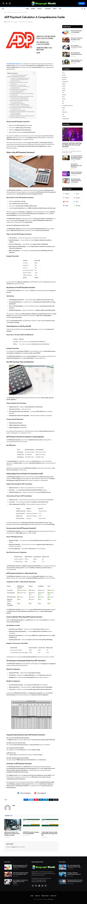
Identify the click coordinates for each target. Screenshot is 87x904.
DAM (9, 21)
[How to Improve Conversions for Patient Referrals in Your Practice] (66, 47)
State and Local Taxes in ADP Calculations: (20, 99)
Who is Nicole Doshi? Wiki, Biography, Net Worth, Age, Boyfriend (73, 866)
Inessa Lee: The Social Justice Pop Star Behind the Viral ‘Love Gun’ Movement (72, 144)
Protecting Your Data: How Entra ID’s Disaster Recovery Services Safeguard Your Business (75, 880)
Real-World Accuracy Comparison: (18, 103)
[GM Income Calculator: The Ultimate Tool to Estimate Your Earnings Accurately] (12, 824)
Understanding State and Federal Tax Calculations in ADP (21, 96)
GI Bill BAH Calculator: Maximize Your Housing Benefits (31, 832)
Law (63, 92)
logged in (14, 847)
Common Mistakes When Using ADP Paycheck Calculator (21, 107)
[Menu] (3, 8)
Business (64, 79)
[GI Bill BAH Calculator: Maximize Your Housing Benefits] (31, 824)
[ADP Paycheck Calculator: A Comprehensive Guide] (31, 43)
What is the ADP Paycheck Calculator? (16, 76)
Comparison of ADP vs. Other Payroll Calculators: (21, 106)
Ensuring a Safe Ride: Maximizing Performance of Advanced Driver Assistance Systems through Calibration (74, 873)
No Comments (22, 21)
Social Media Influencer (67, 105)
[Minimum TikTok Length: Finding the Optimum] (66, 173)
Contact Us (53, 895)
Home (27, 8)
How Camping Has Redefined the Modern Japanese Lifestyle (76, 53)
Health (54, 8)
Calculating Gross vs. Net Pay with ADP (18, 85)
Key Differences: (15, 94)
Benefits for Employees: (16, 113)
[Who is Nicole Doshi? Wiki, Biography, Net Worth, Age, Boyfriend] (62, 867)
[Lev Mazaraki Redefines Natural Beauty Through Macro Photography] (66, 157)
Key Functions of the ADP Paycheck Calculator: (20, 78)
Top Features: (14, 83)
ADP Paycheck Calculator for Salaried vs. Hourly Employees (21, 93)
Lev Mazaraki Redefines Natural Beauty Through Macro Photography (76, 157)
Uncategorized (65, 118)
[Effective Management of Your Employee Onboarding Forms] (66, 32)
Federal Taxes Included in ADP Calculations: (20, 97)
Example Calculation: (16, 80)
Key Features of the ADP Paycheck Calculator (19, 82)
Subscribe (81, 3)
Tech (60, 8)
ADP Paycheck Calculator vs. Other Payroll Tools (19, 104)
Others (63, 99)
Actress (64, 75)
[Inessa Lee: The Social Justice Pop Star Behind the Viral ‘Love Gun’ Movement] (72, 134)
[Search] (84, 8)
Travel (63, 116)
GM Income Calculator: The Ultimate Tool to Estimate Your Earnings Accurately (12, 833)
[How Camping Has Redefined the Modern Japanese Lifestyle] (66, 54)
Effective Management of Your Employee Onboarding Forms (76, 31)
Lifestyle (39, 8)
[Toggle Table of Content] (33, 73)
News (63, 96)
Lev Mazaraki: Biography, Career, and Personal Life (76, 165)
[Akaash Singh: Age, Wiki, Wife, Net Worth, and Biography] (66, 180)
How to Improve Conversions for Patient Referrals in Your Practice (77, 46)
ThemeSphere (50, 899)
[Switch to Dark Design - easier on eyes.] (82, 8)
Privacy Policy (45, 895)
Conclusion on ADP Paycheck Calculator (18, 117)
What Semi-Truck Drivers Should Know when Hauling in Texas (77, 38)
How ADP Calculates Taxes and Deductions (18, 89)
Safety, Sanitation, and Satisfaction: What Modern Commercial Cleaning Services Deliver (76, 60)
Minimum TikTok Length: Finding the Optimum (76, 172)
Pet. (63, 103)
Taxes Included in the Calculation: (18, 90)
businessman (65, 81)
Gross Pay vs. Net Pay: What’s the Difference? (20, 86)
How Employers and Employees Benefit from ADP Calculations (22, 111)
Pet (63, 101)
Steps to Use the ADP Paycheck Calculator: (20, 79)
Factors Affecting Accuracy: (17, 101)
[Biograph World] (43, 3)
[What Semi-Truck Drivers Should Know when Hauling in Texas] (66, 39)
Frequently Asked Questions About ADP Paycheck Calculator (23, 115)
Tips (63, 114)
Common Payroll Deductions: (17, 92)
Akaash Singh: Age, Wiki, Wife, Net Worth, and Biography (76, 180)
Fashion (33, 8)
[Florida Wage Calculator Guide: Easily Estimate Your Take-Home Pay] (50, 824)
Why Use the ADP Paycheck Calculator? (20, 75)
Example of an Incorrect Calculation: (19, 110)
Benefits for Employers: (16, 114)
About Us (37, 895)
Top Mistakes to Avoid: (16, 108)
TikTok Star (64, 112)
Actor (63, 73)
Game (63, 88)
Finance (64, 86)
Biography (48, 8)
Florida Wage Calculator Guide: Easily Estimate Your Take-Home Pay (49, 833)
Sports (63, 107)
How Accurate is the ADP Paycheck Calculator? (19, 100)
